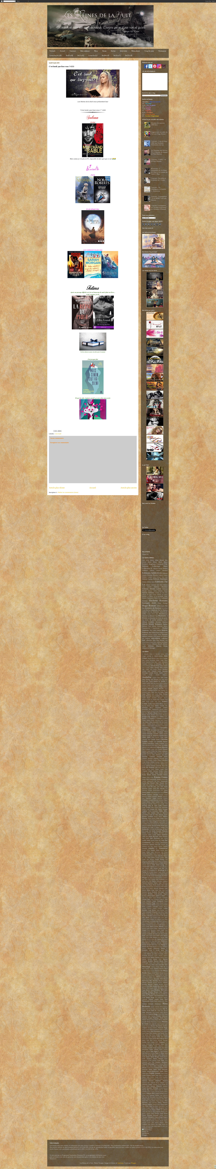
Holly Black (149, 820)
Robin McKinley (146, 1037)
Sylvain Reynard (163, 1088)
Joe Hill (144, 857)
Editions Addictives (152, 572)
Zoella (163, 1124)
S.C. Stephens (160, 1042)
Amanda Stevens (153, 673)
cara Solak (154, 1126)
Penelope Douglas (147, 1018)
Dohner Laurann (155, 762)
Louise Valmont (158, 928)
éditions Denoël (157, 644)
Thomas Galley (156, 1104)
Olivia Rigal (152, 1008)
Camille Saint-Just (155, 720)
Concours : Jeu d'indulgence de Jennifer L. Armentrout (158, 189)
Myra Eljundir (159, 994)
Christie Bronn (155, 739)
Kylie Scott (155, 896)
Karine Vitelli (154, 875)
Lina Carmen (153, 917)
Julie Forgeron (150, 866)
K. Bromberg (160, 870)
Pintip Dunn (150, 1022)
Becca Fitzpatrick (155, 707)
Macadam (158, 622)
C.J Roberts (158, 718)
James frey (145, 836)
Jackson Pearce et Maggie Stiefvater (153, 833)
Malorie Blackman (147, 946)
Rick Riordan (153, 1033)
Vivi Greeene (164, 1119)
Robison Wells (156, 1037)
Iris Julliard (160, 823)
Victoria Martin (163, 1115)
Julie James (164, 866)
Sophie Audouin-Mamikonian (150, 1071)
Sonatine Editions (152, 634)
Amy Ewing (146, 679)
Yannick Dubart (146, 1122)
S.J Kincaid (156, 1044)
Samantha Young (151, 1048)
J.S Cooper (145, 831)
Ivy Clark (150, 827)
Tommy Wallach (150, 1108)
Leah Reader (152, 910)
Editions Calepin (162, 575)
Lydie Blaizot (160, 934)
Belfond (144, 562)
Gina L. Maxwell (162, 813)
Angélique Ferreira (152, 690)
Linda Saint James (162, 917)
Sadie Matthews (159, 1046)
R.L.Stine (157, 1024)
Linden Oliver (145, 919)
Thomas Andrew (147, 1104)
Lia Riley (156, 914)
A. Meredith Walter (147, 654)
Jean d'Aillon (155, 842)
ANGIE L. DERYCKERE (155, 656)
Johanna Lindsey (160, 857)
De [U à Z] (128, 55)
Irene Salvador (153, 823)
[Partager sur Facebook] (59, 431)
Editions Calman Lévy (149, 577)
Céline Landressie (162, 751)
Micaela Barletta (163, 981)
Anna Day (157, 692)
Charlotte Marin (163, 735)
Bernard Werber (155, 711)
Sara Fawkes (163, 1051)
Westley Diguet (163, 1120)
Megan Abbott (151, 973)
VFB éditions (156, 636)
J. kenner (162, 827)
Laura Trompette (157, 901)
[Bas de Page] (215, 1168)
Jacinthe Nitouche (161, 831)
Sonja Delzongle (162, 1069)
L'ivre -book (151, 613)
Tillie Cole (148, 1106)
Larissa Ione (146, 899)
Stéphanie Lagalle (147, 1084)
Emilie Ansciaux (153, 771)
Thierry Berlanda (162, 1102)
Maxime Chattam (151, 970)
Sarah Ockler (163, 1057)
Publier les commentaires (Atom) (68, 492)
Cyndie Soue (154, 749)
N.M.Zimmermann (159, 995)
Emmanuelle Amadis (155, 779)
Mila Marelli (160, 986)
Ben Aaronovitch (154, 709)
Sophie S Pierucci (163, 1075)
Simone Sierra (150, 1067)
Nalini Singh (150, 997)
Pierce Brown (159, 1019)
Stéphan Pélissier (163, 1079)
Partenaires (162, 51)
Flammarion (150, 598)
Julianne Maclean (146, 865)
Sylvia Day (145, 1090)
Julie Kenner (154, 868)
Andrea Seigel (154, 685)
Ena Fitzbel (151, 783)
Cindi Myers (148, 745)
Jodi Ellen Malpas (162, 856)
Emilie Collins (163, 771)
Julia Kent (157, 863)
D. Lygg (165, 753)
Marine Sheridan (155, 957)
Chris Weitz (163, 737)
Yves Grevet (151, 1124)
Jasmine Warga (154, 840)
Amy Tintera (149, 681)
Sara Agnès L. (155, 1051)
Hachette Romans (158, 600)
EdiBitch (145, 570)
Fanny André (146, 792)
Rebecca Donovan (155, 1029)
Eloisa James (150, 769)
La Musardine (152, 618)
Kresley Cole (152, 894)
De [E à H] (69, 55)
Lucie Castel (160, 930)
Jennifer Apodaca (158, 846)
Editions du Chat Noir (161, 592)
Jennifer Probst (155, 850)
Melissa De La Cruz (161, 975)
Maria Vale (164, 950)
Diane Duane (146, 762)
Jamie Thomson (163, 836)
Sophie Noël (154, 1075)
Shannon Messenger (148, 1064)
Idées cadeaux (85, 51)
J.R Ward (164, 829)
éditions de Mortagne (148, 648)
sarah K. (159, 1126)
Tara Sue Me (145, 1097)
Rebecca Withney (146, 1031)
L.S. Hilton (149, 897)
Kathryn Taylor (153, 883)
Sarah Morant (146, 1057)
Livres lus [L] (92, 55)
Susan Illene (145, 1086)
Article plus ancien (129, 488)
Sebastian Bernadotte (161, 1062)
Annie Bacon (146, 697)
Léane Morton (153, 937)
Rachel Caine (163, 1024)
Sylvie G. (160, 1089)
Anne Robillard (156, 696)
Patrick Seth (161, 1014)
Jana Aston (145, 838)
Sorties (113, 51)
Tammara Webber (154, 1095)
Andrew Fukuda (163, 685)
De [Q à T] (117, 55)
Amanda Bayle (156, 671)
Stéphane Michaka (147, 1081)
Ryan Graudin (151, 1042)
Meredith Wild (158, 979)
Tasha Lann (150, 1099)
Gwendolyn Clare (147, 815)
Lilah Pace (149, 915)
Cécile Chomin (162, 749)
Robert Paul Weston (150, 1035)
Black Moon (152, 562)
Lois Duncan (154, 924)
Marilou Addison (163, 955)
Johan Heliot (151, 857)
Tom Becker (162, 1106)
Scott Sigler (160, 1060)
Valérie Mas (145, 1111)
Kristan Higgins (162, 894)
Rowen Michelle (158, 1040)
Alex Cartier (157, 662)
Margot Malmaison (153, 948)
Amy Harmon (154, 679)
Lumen (151, 622)
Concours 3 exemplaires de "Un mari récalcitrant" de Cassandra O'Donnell (159, 207)
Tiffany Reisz (163, 1104)
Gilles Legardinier (153, 811)
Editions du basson (162, 594)
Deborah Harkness (147, 758)
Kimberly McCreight (158, 892)
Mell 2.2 (159, 977)
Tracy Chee (149, 1109)
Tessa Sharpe (152, 1100)
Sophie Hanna (145, 1073)
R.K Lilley (151, 1024)
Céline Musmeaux (158, 753)
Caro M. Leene (163, 722)
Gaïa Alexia (154, 807)
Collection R (147, 568)
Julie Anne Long (158, 865)
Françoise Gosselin (162, 798)
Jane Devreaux (155, 838)
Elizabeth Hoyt (160, 765)
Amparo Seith (156, 677)
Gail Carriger (160, 803)
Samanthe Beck (160, 1047)
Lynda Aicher (149, 935)
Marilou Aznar (146, 957)
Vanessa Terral (160, 1111)
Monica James (150, 990)
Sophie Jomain (154, 1073)
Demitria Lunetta (152, 760)
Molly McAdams (159, 988)
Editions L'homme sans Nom (154, 585)
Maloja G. (164, 944)
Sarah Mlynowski (162, 1055)
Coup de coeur (149, 51)
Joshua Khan (150, 861)
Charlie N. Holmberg (152, 735)
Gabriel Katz (159, 802)
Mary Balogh (148, 964)
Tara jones (152, 1097)
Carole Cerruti (146, 724)
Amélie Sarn (149, 683)
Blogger (133, 1163)
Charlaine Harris (158, 733)
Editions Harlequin (160, 579)
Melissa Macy (152, 977)
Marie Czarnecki (154, 952)
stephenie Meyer (147, 1128)
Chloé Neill (146, 737)
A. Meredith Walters (158, 654)
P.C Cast (157, 1010)
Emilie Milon (154, 773)
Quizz (104, 51)
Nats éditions (152, 626)
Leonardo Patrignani (151, 912)
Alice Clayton (163, 665)
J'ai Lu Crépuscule (151, 610)
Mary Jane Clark (156, 964)
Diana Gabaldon (162, 760)
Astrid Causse (150, 701)
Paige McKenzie (147, 1012)
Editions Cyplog (147, 579)
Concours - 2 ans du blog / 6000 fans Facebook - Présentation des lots (159, 143)
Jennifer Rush (163, 850)
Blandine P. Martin (162, 713)
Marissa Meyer (158, 961)
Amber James (147, 675)
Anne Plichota (146, 696)
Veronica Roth (159, 1113)
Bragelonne (152, 564)
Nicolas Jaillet (160, 1001)
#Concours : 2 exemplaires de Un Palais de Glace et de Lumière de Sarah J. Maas (159, 171)
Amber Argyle (163, 673)
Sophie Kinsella (146, 1075)
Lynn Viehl (156, 935)
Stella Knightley (163, 1077)
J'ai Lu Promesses (153, 612)
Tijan (143, 1106)
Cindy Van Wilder (162, 745)
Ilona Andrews (154, 822)
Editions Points (152, 591)
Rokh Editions (160, 632)
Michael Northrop (157, 982)
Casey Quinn (164, 725)
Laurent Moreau (163, 906)
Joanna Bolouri (146, 856)
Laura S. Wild (163, 899)
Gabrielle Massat (152, 803)
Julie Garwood (158, 866)
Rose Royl (149, 1040)
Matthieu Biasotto (159, 968)
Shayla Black (149, 1066)
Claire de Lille (145, 747)
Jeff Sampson (161, 844)
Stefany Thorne (154, 1077)
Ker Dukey (164, 886)
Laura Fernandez (155, 899)
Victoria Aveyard (152, 1115)
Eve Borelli (161, 788)
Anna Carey (150, 692)
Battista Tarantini (159, 706)
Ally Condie (153, 669)
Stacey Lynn (145, 1077)
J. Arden (156, 827)
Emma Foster (150, 777)
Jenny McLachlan (155, 852)
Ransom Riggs (163, 1027)
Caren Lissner (163, 720)
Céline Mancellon (147, 753)
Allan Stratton (163, 667)
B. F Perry (159, 704)
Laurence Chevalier (152, 906)
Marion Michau (147, 959)
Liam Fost (162, 914)
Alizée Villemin (154, 667)
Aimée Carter (160, 660)
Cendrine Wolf (162, 732)
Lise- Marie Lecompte (159, 923)
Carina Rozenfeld (153, 722)
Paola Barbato (163, 1012)
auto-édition (155, 638)
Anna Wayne (146, 694)
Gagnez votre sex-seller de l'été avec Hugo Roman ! (159, 133)
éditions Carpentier (146, 644)
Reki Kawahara (155, 1031)
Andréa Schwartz (146, 687)
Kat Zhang (156, 877)
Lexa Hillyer (161, 912)
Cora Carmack (146, 749)
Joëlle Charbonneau (148, 863)
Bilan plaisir (136, 51)
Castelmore (160, 564)
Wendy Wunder (155, 1120)
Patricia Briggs (153, 1014)
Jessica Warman (157, 854)
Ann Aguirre (161, 690)
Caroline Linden (150, 725)
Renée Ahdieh (164, 1031)
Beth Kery (144, 713)
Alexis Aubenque (146, 665)
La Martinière (151, 616)
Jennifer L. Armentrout (157, 848)
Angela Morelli (158, 688)
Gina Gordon (151, 813)
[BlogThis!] (56, 431)
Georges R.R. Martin (156, 809)
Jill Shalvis (164, 854)
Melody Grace (149, 979)
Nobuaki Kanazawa (154, 1004)
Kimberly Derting (146, 892)
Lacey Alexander (157, 897)
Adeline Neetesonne (150, 660)
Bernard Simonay (146, 711)
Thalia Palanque (160, 1100)
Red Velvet (152, 632)
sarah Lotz (164, 1126)
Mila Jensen (153, 986)
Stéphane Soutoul (161, 1081)
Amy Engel (164, 677)
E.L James (161, 764)
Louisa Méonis (159, 926)
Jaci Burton (152, 831)
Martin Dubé (152, 963)
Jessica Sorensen (147, 854)
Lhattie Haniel (149, 914)
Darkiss (165, 568)
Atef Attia (158, 701)
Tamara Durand (159, 1093)
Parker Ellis (145, 1014)
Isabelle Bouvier (151, 825)
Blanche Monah (153, 713)
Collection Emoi (159, 566)
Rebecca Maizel (163, 1029)
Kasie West (161, 875)
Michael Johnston (147, 982)
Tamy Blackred (163, 1095)
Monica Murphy (147, 992)
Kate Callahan (151, 879)
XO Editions (164, 636)
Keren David (145, 888)
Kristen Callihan (146, 896)
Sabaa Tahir (164, 1044)
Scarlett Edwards (152, 1060)
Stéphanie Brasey (155, 1082)
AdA (143, 560)
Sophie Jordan (164, 1073)
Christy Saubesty (159, 743)
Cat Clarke (154, 730)
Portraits (52, 51)
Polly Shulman (157, 1021)
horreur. (162, 640)
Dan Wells (164, 754)
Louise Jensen (150, 928)
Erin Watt (160, 786)
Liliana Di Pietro (157, 915)
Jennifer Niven (146, 850)
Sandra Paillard (153, 1049)
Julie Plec (161, 868)
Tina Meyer (155, 1106)
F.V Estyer (164, 790)
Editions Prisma (162, 591)
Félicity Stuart (151, 802)
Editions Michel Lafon (151, 589)
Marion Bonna (163, 957)
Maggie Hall (150, 944)
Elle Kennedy (150, 767)
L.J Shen (162, 896)
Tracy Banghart (159, 1108)
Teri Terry (164, 1099)
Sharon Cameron (159, 1064)
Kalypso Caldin (157, 872)
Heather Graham (147, 816)
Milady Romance (155, 624)
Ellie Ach (157, 767)
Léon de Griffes (150, 939)
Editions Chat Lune (162, 577)
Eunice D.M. (152, 788)
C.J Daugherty (151, 718)
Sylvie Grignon (151, 1091)
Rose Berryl (160, 1038)
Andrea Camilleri (163, 683)
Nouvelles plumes (162, 626)
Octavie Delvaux (155, 1006)
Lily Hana (145, 917)
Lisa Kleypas (152, 921)
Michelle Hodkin (163, 984)
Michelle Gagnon (153, 984)
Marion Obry (157, 959)
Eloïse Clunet (159, 769)
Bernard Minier (163, 709)
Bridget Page (146, 716)
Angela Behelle (147, 688)
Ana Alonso (156, 683)
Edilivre (152, 570)
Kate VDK (148, 881)
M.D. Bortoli (145, 941)
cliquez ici (145, 554)
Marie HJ (161, 952)
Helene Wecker (152, 818)
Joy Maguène (164, 861)
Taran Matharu (159, 1097)
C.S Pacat (165, 718)
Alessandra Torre (149, 662)
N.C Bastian (149, 995)
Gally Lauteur (162, 805)
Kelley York (160, 885)
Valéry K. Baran (152, 1111)
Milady (145, 624)
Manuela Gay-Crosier (158, 946)
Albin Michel (150, 560)
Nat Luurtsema (159, 997)
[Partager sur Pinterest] (61, 431)
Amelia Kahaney (161, 675)
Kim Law (164, 890)
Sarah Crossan (151, 1053)
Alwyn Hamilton (162, 669)
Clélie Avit (152, 747)
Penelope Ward (158, 1018)
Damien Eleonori (146, 754)
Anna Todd (163, 692)
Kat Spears (150, 877)
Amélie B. (156, 681)
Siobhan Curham (159, 1067)
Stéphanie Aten (146, 1082)
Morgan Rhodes (151, 994)
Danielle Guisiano (148, 756)
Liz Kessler (148, 924)
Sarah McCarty (152, 1055)
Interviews (123, 51)
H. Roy (155, 815)
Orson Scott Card (148, 1010)
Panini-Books (156, 628)
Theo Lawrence (153, 1102)
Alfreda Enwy (155, 665)
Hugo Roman (149, 605)
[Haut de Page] (215, 1166)
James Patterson (162, 834)
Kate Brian (145, 879)
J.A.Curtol (151, 829)
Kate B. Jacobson (163, 877)
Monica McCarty (160, 990)
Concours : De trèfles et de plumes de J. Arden (158, 179)
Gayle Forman (146, 807)
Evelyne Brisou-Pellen (154, 790)
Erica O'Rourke (159, 785)
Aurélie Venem (152, 704)
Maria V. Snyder (154, 950)
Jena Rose (150, 846)
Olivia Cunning (163, 1006)
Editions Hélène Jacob (148, 582)
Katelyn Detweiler (157, 881)
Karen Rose (157, 874)
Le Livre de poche (162, 618)
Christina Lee (152, 741)
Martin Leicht (159, 963)
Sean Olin (151, 1062)
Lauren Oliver (151, 905)
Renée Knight (145, 1033)
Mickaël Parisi (145, 986)
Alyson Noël (146, 671)
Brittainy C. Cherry (157, 716)
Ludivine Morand (152, 934)
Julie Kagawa (145, 868)
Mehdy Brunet (159, 973)
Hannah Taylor (163, 815)
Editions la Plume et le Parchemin (152, 596)
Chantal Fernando (147, 733)
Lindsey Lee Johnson (155, 919)
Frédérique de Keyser (158, 800)
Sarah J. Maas (159, 1053)
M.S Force (158, 941)
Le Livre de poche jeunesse (152, 620)
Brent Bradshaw (163, 714)
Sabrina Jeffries (147, 1046)
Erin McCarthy (151, 786)
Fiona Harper (154, 792)
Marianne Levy (146, 952)
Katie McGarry (163, 883)
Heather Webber (158, 816)
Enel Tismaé (160, 783)
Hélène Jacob (160, 606)
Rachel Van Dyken (156, 1026)
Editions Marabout (160, 587)
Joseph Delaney (159, 859)
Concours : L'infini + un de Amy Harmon (158, 160)
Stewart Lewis (155, 1079)
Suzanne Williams (152, 1088)
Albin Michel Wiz (161, 560)
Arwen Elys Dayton (158, 699)
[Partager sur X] (57, 431)
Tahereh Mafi (150, 1093)
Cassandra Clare (149, 728)
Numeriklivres (146, 628)
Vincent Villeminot (148, 1117)
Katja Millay (145, 885)
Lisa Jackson (145, 921)
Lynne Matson (164, 935)
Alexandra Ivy (151, 664)
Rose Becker (152, 1038)
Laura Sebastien (146, 901)
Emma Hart (145, 779)
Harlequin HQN (149, 603)
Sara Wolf (145, 1053)
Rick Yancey (160, 1033)
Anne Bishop (163, 694)
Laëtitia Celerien (146, 908)
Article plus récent (57, 488)
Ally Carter (145, 669)
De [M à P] (105, 55)
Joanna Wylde (154, 855)
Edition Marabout (161, 570)
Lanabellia (165, 897)
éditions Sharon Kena (157, 646)
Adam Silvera (159, 658)
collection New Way (152, 640)
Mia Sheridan (153, 981)
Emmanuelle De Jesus (153, 781)
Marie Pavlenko (159, 954)
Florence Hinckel (157, 796)
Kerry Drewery (154, 888)
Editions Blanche (152, 575)
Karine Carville (146, 875)
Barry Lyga (150, 706)
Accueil (62, 51)
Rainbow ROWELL (153, 1027)
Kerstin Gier (163, 888)
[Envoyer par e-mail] (54, 431)
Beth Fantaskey (163, 711)
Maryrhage (146, 967)
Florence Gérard (146, 796)
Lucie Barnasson (151, 930)
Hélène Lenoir (145, 822)
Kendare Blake (157, 886)
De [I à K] (80, 55)
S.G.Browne (149, 1044)
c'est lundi (58, 434)
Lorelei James (161, 925)
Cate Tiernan (160, 730)
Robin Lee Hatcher (161, 1035)
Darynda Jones (162, 756)
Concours (73, 51)
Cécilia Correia (146, 751)
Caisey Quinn (146, 720)
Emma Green (160, 777)
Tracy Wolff (156, 1110)
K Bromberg (151, 870)
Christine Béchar (162, 741)
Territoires (150, 636)
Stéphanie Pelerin (157, 1084)
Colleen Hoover (161, 747)
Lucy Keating (160, 932)
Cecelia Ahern (151, 732)
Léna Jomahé (161, 937)
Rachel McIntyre (146, 1026)
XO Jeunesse (146, 638)
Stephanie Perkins (147, 1079)
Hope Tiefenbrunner (157, 820)
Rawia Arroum (145, 1029)
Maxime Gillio (159, 971)
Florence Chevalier (152, 794)
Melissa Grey (145, 977)
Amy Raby (161, 679)
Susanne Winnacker (156, 1086)
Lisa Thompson (149, 923)
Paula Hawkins (151, 1016)
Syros (159, 634)
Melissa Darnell (151, 975)
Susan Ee (164, 1084)
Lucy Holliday (151, 932)
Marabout (164, 622)
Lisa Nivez (159, 921)
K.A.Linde (150, 872)
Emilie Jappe (145, 773)
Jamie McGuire (153, 836)
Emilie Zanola (163, 773)
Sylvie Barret (154, 1090)
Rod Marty (164, 1037)
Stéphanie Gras (163, 1082)
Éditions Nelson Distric (151, 642)
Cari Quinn (145, 722)
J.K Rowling (158, 829)
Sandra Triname (163, 1049)
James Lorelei (152, 834)
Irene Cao (147, 824)
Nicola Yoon (153, 1001)
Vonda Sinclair (146, 1121)
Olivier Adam (159, 1008)
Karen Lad (164, 872)
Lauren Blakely (160, 903)
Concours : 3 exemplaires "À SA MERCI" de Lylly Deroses (159, 198)
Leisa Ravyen (160, 910)
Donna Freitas (163, 762)
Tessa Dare (145, 1101)
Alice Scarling (145, 667)
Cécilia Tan (154, 751)
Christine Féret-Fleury (148, 743)
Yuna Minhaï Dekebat (158, 1122)
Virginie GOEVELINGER (153, 1119)
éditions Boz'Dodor (162, 642)
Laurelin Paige (150, 903)
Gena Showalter (162, 807)
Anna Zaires (155, 694)
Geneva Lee (145, 809)
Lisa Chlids (164, 919)
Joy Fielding (158, 861)
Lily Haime (164, 915)
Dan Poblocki (156, 755)
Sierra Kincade (158, 1066)
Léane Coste (145, 937)
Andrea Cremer (146, 685)
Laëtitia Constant (157, 908)
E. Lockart (155, 764)
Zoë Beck (148, 1126)
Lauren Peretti (159, 904)
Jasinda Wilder (146, 840)
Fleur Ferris (160, 792)
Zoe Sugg (158, 1124)
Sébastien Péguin (159, 1091)
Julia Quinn (163, 863)
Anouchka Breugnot (157, 697)
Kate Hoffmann (160, 879)
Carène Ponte (157, 725)
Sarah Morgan (154, 1057)
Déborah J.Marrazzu (147, 764)
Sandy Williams (146, 1051)
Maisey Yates (157, 944)
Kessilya (144, 890)
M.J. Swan (151, 941)
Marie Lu (150, 954)
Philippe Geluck (151, 1019)
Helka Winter (160, 818)
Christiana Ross (146, 739)
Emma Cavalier (157, 775)
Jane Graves (164, 838)
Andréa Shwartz (155, 687)
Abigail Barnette (152, 658)
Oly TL (165, 1009)
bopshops (120, 1163)
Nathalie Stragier (154, 999)
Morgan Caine (158, 992)
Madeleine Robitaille (156, 943)
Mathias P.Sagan (155, 966)
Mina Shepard (149, 988)
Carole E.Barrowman (157, 724)
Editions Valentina (148, 592)
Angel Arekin (163, 687)
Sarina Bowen (158, 1058)
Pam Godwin (156, 1012)
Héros (96, 51)
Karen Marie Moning (148, 874)
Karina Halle (163, 874)
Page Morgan (164, 1010)
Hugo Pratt (164, 820)
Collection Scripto (157, 568)
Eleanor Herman (151, 765)
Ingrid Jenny (162, 822)
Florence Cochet (163, 794)
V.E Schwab (164, 1110)
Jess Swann (164, 852)
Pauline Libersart (161, 1016)
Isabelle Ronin (160, 825)
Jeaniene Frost (153, 844)
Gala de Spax (152, 805)
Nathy (161, 999)
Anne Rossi (164, 696)
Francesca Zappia (151, 798)
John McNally (150, 859)
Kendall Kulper (150, 886)
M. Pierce (164, 939)
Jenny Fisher (146, 852)
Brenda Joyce (155, 715)
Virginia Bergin (158, 1117)
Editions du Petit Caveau (149, 594)
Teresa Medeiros (157, 1099)
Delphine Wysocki (159, 758)
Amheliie (146, 677)
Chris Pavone (155, 737)
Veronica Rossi (150, 1113)
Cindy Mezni (154, 745)
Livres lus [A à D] (55, 55)
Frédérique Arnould (147, 800)
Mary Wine (164, 964)
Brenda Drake (146, 715)
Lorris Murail (149, 926)
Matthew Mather (149, 968)
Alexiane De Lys (161, 664)
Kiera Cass (150, 890)
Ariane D (149, 699)
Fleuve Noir (157, 598)
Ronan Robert (145, 1038)
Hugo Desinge (162, 603)
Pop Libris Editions (155, 630)
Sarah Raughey (147, 1058)
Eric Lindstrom (150, 785)
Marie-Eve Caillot (153, 955)
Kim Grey (158, 890)
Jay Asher (161, 840)
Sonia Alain (153, 1069)
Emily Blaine (146, 775)
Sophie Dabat (163, 1071)
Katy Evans (153, 885)
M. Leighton (158, 939)
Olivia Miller (145, 1008)
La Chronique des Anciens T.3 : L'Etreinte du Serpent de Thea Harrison (159, 152)
